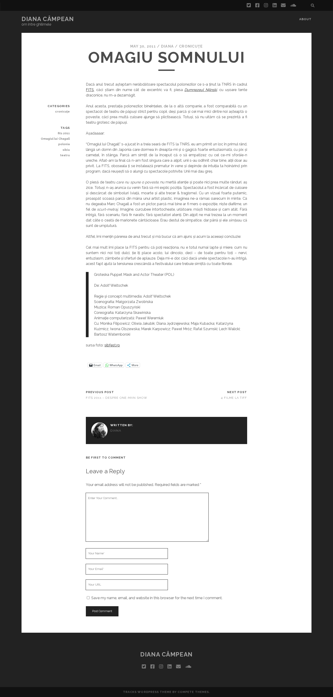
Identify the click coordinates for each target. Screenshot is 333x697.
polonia (64, 144)
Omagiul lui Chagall (55, 138)
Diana (167, 46)
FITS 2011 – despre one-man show (116, 397)
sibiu (66, 149)
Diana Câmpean (48, 19)
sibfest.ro (112, 345)
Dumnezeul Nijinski (200, 90)
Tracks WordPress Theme (147, 692)
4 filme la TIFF (234, 397)
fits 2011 (64, 133)
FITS (90, 90)
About (305, 19)
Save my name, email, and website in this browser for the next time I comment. (156, 598)
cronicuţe (191, 46)
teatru (65, 155)
